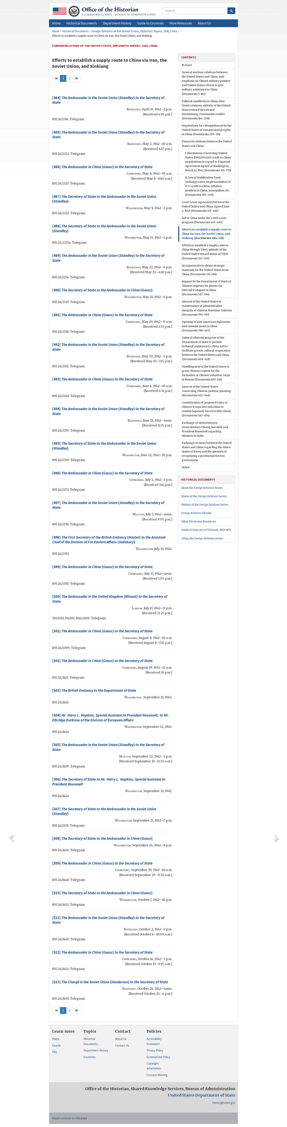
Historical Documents (91, 1041)
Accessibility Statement (154, 1041)
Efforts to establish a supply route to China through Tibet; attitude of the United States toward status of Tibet (205, 252)
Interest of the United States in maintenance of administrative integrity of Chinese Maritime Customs (207, 308)
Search (56, 1045)
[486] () (102, 166)
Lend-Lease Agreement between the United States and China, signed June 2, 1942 (205, 206)
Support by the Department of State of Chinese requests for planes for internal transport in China (206, 288)
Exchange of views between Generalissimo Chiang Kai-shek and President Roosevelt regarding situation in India (205, 429)
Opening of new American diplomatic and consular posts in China (206, 326)
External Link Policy (158, 1057)
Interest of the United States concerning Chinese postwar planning (206, 391)
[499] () (102, 566)
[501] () (102, 631)
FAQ (54, 1052)
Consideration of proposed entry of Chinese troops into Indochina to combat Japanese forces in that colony (206, 409)
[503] (94, 690)
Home (55, 1039)
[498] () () (109, 539)
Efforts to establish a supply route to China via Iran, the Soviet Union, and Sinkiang (206, 234)
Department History (96, 1050)
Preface (187, 65)
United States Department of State (201, 1095)
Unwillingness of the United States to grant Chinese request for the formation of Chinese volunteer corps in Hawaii (206, 373)
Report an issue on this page (69, 1118)
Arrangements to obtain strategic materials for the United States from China (205, 270)
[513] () (110, 982)
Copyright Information (154, 1066)
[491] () (102, 314)
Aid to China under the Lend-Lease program (204, 220)
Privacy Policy (155, 1050)
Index (185, 467)
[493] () (102, 379)
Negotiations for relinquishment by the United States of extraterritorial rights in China (207, 130)
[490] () (102, 290)
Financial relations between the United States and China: (207, 143)
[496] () (102, 473)
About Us (121, 1039)
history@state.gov (223, 1103)
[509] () (102, 863)
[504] (110, 717)
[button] (81, 23)
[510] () (102, 893)
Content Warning (157, 1075)
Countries (90, 1057)
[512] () (102, 952)
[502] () (102, 660)
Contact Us (122, 1045)
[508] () (102, 838)
